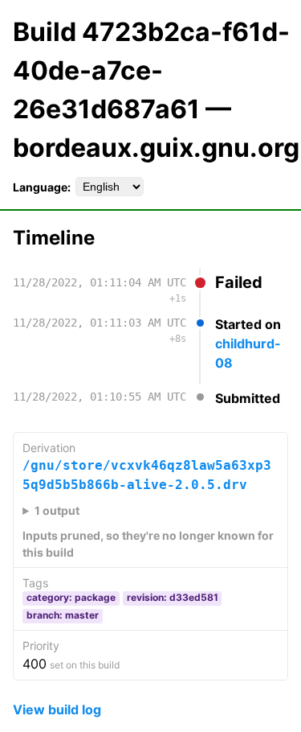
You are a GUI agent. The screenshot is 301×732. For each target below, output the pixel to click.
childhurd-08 (248, 353)
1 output (57, 510)
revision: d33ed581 (172, 597)
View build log (57, 709)
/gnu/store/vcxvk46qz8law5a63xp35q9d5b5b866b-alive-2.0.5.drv (146, 475)
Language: (42, 187)
